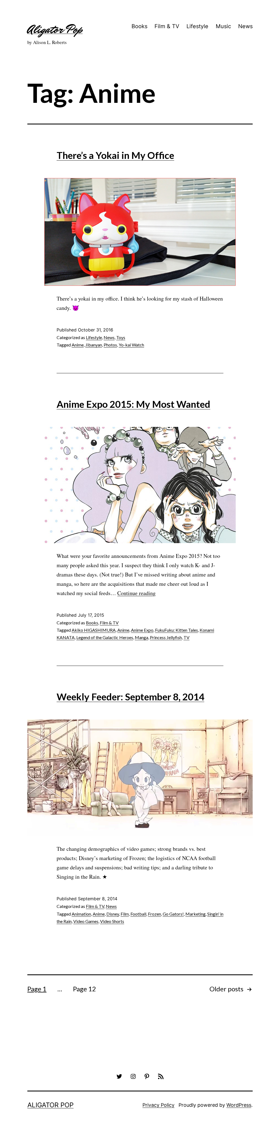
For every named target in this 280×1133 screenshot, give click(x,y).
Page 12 (84, 989)
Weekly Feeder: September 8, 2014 (130, 696)
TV (186, 637)
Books (139, 26)
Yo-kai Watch (131, 344)
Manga (141, 637)
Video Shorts (112, 921)
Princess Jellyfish (166, 637)
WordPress (238, 1105)
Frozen (154, 913)
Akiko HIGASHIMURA (94, 630)
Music (223, 26)
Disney (112, 913)
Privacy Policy (158, 1105)
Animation (81, 913)
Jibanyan (93, 344)
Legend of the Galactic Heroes (104, 637)
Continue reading (136, 593)
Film (125, 913)
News (245, 26)
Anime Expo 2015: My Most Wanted (133, 404)
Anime (78, 344)
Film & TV (166, 26)
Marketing (195, 913)
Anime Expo (142, 630)
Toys (120, 337)
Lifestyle (197, 26)
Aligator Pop (55, 29)
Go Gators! (173, 913)
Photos (110, 344)
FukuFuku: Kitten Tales (176, 630)
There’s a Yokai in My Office (115, 155)
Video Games (85, 921)
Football (138, 913)
